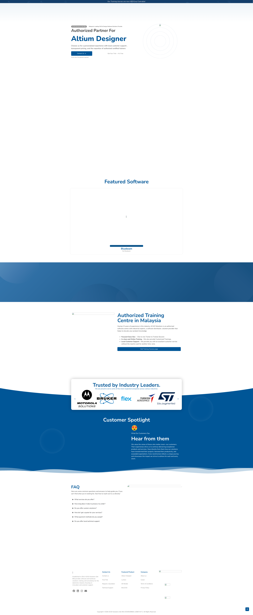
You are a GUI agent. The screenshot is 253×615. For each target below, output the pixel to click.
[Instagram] (81, 590)
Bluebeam (126, 248)
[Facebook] (73, 590)
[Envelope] (85, 590)
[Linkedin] (77, 590)
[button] (79, 27)
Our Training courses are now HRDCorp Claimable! (126, 1)
